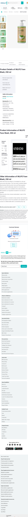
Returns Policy (5, 372)
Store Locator (4, 367)
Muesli (3, 415)
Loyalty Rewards (5, 388)
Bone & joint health (5, 476)
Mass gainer (4, 283)
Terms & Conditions (6, 378)
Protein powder (5, 281)
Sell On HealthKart (5, 403)
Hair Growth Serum (6, 343)
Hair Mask (4, 351)
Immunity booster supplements (7, 482)
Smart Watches (4, 503)
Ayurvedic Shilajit (5, 322)
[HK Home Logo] (7, 3)
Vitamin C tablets (5, 310)
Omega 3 (4, 306)
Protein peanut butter (6, 411)
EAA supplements (5, 289)
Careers (3, 399)
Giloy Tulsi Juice (5, 324)
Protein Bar (4, 417)
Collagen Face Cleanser (6, 345)
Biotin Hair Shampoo (6, 341)
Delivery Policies (5, 370)
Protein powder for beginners (7, 461)
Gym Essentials (4, 505)
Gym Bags (3, 509)
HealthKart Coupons (6, 392)
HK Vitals (3, 429)
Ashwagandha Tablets (6, 320)
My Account (4, 365)
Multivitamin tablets (6, 297)
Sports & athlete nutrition (6, 494)
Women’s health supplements (7, 490)
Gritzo (3, 433)
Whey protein (4, 275)
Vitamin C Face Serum (6, 335)
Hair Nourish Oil (5, 349)
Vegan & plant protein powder (7, 465)
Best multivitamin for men (7, 299)
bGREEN (3, 436)
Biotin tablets (4, 308)
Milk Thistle (4, 333)
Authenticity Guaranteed (7, 394)
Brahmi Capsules (5, 326)
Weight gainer (4, 285)
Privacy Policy (4, 374)
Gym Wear (3, 511)
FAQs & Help (4, 361)
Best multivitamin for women (8, 302)
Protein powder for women (6, 463)
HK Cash (3, 390)
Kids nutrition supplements (7, 487)
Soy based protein (5, 467)
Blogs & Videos (5, 405)
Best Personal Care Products (8, 353)
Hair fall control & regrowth (7, 478)
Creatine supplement (6, 287)
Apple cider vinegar (6, 419)
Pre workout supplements (7, 291)
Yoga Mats (3, 507)
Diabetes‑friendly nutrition (6, 496)
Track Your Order (5, 376)
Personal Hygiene (5, 347)
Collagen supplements (6, 314)
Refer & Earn (4, 386)
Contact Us (4, 363)
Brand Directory (5, 401)
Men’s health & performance (7, 492)
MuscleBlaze (4, 427)
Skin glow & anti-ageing (6, 480)
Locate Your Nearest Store (7, 396)
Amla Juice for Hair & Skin (7, 328)
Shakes (3, 421)
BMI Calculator (5, 359)
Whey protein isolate (6, 277)
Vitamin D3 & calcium (6, 312)
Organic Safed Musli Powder (7, 330)
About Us (4, 384)
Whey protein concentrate (7, 279)
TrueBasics (4, 431)
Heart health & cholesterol (6, 474)
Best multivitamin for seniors (8, 304)
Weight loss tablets (5, 472)
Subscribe (24, 266)
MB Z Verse (4, 438)
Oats (3, 413)
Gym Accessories (5, 501)
